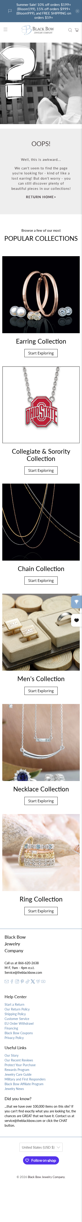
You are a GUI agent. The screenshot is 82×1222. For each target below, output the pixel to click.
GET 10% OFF (41, 671)
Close (41, 686)
